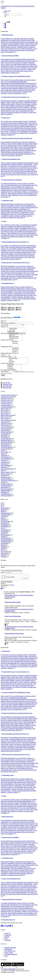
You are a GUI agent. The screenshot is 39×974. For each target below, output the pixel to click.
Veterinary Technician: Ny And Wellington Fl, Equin (16, 76)
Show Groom (5, 418)
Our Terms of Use (10, 951)
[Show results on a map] (1, 588)
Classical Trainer (6, 448)
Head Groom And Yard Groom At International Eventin (17, 138)
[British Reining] (18, 358)
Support (7, 937)
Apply (3, 375)
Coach (3, 450)
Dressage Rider (5, 428)
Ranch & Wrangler (9, 969)
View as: (3, 587)
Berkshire (4, 510)
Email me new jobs (7, 581)
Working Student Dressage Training (14, 633)
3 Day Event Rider (6, 427)
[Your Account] (5, 25)
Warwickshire (5, 551)
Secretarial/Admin (6, 495)
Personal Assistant (6, 489)
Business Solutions (10, 947)
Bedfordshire (5, 508)
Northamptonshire (6, 540)
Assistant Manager (6, 438)
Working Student (6, 484)
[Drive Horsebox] (14, 370)
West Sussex (4, 553)
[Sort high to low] (13, 585)
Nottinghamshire (6, 541)
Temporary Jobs (7, 384)
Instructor (3, 467)
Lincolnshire (4, 531)
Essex (2, 518)
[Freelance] (15, 353)
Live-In (3, 355)
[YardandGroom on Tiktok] (8, 926)
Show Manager (5, 443)
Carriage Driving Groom (8, 395)
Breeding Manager (6, 440)
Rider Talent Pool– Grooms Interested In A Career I (16, 262)
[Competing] (14, 368)
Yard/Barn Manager (7, 447)
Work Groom (5, 425)
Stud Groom (4, 422)
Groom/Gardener (6, 405)
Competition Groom (7, 200)
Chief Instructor (5, 457)
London (3, 533)
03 (1, 503)
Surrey (3, 550)
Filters (5, 307)
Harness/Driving (6, 465)
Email (2, 572)
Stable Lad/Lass (5, 474)
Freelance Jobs (7, 387)
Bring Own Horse (6, 356)
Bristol (3, 511)
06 (1, 506)
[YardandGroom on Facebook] (2, 926)
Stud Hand (4, 475)
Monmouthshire (5, 535)
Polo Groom (4, 412)
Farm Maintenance (6, 458)
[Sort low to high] (11, 585)
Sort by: (3, 583)
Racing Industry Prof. (7, 472)
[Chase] (18, 360)
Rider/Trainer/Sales (7, 35)
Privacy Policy (9, 952)
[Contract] (15, 351)
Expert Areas (5, 363)
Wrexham (4, 556)
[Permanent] (15, 350)
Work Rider (4, 437)
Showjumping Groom (8, 283)
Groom (4, 221)
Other (2, 470)
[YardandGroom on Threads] (4, 926)
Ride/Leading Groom (7, 415)
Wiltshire (3, 555)
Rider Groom (5, 417)
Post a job (7, 11)
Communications (6, 485)
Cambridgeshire (5, 515)
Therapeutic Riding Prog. (8, 480)
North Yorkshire (5, 538)
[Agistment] (15, 335)
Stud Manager (5, 445)
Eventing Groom (6, 400)
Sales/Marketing (5, 494)
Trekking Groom (6, 423)
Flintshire (3, 520)
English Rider (5, 430)
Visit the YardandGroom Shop (13, 602)
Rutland (3, 545)
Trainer (3, 453)
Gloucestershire (5, 521)
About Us (7, 933)
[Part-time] (15, 343)
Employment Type (6, 353)
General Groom (5, 402)
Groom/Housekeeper (7, 407)
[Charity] (15, 340)
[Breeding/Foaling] (15, 336)
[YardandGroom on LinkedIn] (10, 926)
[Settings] (5, 27)
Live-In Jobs (6, 382)
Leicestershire (5, 530)
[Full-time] (15, 342)
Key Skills (4, 370)
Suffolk (3, 548)
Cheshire (3, 516)
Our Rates (8, 940)
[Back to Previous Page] (2, 2)
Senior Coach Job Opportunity (13, 616)
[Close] (12, 379)
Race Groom (4, 413)
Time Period (4, 371)
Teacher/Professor (6, 479)
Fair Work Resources (11, 954)
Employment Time (6, 346)
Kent (2, 528)
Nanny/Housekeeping (7, 469)
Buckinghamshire (6, 513)
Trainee (3, 482)
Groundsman (5, 462)
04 (1, 504)
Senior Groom (6, 117)
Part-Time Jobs (7, 386)
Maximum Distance (6, 317)
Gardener (3, 460)
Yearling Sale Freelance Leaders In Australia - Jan (15, 97)
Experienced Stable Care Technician (12, 179)
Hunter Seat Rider (6, 432)
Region (3, 326)
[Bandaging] (14, 365)
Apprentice (4, 455)
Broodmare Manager (7, 442)
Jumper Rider (5, 433)
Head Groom (5, 408)
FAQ (6, 938)
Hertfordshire (5, 526)
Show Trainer (5, 452)
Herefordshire (5, 525)
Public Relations (6, 490)
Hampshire (4, 523)
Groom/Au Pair (5, 403)
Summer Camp (5, 477)
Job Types (4, 333)
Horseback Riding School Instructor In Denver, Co (15, 242)
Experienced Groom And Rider (10, 55)
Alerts (19, 307)
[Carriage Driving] (15, 338)
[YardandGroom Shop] (5, 24)
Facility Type (5, 340)
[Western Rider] (16, 328)
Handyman (4, 464)
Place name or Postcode (8, 323)
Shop (6, 956)
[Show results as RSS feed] (3, 588)
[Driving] (18, 363)
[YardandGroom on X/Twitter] (12, 926)
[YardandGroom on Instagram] (6, 926)
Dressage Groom (6, 398)
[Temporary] (15, 348)
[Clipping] (14, 366)
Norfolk (3, 536)
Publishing (4, 492)
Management (5, 487)
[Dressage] (18, 361)
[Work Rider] (16, 330)
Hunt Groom (4, 410)
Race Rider (4, 435)
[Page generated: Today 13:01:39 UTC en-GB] (13, 972)
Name (2, 570)
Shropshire (4, 546)
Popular (12, 307)
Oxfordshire (4, 543)
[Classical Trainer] (16, 333)
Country (3, 325)
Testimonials (8, 949)
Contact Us (8, 935)
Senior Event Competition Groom (11, 159)
